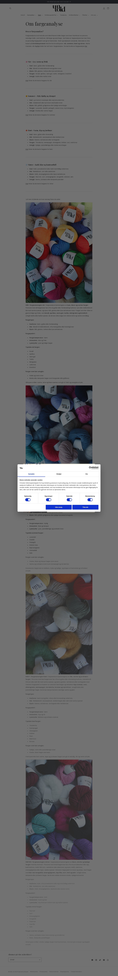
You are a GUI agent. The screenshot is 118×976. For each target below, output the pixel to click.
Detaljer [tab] (59, 474)
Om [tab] (86, 474)
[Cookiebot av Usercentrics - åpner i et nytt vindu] (90, 467)
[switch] (48, 499)
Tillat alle (85, 507)
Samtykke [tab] (31, 474)
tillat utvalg (58, 507)
